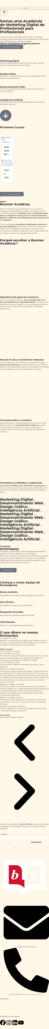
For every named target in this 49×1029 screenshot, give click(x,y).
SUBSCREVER (36, 842)
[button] (24, 8)
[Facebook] (3, 1022)
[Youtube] (21, 1022)
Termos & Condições (39, 847)
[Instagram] (9, 1022)
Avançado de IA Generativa (7, 154)
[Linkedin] (15, 1022)
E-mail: (4, 834)
